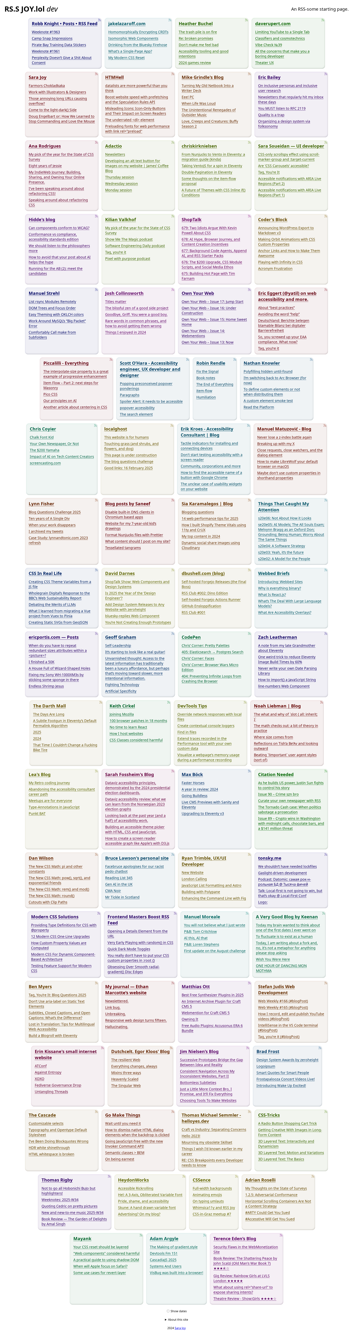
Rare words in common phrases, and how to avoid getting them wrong (135, 323)
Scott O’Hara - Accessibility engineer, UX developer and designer (150, 369)
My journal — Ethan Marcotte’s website (127, 989)
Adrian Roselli (260, 1180)
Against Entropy (48, 1072)
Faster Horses (193, 782)
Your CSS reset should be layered (101, 1246)
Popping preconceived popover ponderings (146, 386)
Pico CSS (50, 394)
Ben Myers (40, 986)
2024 (37, 738)
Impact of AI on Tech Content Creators (62, 456)
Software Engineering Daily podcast (135, 245)
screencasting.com (45, 462)
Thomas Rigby (57, 1180)
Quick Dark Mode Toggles (129, 948)
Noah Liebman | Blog (277, 706)
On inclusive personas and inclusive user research (287, 88)
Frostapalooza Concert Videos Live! (285, 1079)
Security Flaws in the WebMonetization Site (245, 1249)
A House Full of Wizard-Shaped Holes (59, 668)
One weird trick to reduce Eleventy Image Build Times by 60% (286, 659)
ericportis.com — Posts (54, 637)
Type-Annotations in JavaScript (54, 807)
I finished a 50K (41, 661)
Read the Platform (259, 407)
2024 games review (195, 62)
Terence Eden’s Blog (234, 1238)
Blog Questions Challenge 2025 (55, 512)
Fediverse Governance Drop (58, 1085)
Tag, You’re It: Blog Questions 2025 (57, 994)
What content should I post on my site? (137, 541)
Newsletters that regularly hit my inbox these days (290, 99)
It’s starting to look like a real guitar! (135, 651)
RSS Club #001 (194, 612)
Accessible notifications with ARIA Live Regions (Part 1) (289, 192)
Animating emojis (207, 1194)
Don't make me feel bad (199, 44)
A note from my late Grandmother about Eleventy (286, 648)
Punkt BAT (37, 813)
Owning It (190, 1019)
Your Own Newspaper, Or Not (54, 443)
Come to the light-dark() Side (53, 109)
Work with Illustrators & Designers (57, 92)
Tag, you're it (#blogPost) (278, 1036)
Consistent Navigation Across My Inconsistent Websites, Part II (207, 1074)
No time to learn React (128, 727)
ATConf (41, 1065)
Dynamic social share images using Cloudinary (211, 545)
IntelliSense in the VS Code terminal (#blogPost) (288, 1028)
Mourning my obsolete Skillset (207, 1142)
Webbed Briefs (274, 573)
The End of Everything (214, 384)
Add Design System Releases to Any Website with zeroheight (134, 607)
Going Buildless (194, 795)
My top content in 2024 (201, 536)
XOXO (39, 1078)
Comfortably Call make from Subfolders (52, 335)
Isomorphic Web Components (133, 38)
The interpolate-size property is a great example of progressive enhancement (75, 374)
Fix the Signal (207, 371)
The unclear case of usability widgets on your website (211, 486)
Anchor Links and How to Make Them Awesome (289, 253)
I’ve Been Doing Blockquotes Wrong (58, 1141)
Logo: (263, 902)
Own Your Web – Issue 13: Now (207, 342)
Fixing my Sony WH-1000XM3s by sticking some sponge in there (56, 677)
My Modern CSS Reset (126, 57)
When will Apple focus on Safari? (100, 1266)
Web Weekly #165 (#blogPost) (283, 1007)
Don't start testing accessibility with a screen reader (212, 457)
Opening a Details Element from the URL (138, 934)
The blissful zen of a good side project (136, 307)
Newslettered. (117, 1000)
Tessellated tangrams (123, 547)
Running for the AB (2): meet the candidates (56, 271)
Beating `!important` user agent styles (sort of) (285, 757)
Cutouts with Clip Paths (48, 902)
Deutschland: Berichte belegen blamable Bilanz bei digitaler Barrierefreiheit (283, 325)
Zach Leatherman (277, 637)
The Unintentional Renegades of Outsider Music (209, 112)
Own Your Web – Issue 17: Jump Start (212, 301)
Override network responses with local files (209, 717)
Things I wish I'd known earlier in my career (212, 1151)
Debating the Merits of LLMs (52, 604)
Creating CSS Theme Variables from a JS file (60, 584)
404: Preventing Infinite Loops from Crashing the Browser (211, 679)
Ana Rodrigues (45, 146)
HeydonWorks (133, 1180)
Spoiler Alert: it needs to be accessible (151, 401)
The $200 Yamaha (44, 450)
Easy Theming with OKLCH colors (56, 314)
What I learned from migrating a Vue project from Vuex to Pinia (59, 613)
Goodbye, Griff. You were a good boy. (136, 314)
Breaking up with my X (276, 443)
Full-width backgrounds (212, 1188)
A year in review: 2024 (200, 789)
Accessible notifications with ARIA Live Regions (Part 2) (289, 181)
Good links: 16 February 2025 (128, 467)
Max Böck (192, 774)
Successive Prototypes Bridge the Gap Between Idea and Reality (211, 1062)
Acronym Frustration (275, 268)
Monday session (118, 189)
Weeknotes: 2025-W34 (60, 1199)
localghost (115, 429)
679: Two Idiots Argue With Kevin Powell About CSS (209, 230)
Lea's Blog (40, 774)
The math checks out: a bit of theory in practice (286, 728)
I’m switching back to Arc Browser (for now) (275, 380)
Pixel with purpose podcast (127, 258)
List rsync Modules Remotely (52, 301)
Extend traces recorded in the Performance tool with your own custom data (204, 743)
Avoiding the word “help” (279, 314)
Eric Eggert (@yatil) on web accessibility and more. (287, 296)
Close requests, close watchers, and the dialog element (290, 453)
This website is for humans (126, 437)
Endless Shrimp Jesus (46, 686)
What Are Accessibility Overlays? (284, 612)
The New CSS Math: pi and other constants (56, 869)
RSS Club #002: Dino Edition (205, 593)
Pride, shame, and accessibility (143, 1201)
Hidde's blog (42, 219)
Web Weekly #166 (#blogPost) (283, 1000)
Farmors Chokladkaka (47, 85)
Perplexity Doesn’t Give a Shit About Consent (62, 60)
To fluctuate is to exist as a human (284, 936)
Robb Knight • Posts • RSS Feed (64, 23)
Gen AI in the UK (119, 884)
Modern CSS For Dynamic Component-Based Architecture (63, 957)
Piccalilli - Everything (66, 363)
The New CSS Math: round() (51, 895)
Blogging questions (198, 512)
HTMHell (114, 77)
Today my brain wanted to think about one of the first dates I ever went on (288, 927)
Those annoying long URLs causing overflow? (58, 101)
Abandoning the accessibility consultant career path (62, 792)
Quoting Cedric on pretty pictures (69, 1206)
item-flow (204, 390)
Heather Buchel (196, 23)
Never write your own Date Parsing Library (287, 671)
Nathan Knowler (262, 363)
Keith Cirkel (122, 706)
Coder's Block (272, 219)
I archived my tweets (46, 531)
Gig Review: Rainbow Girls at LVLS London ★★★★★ (241, 1278)
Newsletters (115, 154)
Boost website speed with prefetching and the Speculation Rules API (136, 99)
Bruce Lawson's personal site (137, 858)
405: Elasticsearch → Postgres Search (212, 651)
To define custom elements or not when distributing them (272, 392)
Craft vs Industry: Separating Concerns (214, 1129)
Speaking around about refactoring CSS (58, 202)
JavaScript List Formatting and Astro (211, 885)
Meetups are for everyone (50, 800)
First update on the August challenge (215, 950)
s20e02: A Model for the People (284, 558)
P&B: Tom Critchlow (200, 931)
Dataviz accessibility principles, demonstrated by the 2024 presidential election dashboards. (137, 787)
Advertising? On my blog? (139, 1214)
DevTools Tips (192, 706)
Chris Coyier (43, 429)
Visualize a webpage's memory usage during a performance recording (208, 757)
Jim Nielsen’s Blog (199, 1051)
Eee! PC (188, 96)
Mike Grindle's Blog (203, 77)
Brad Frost (267, 1051)
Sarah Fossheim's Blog (129, 774)
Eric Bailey (269, 77)
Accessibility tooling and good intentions (204, 54)
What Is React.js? (272, 594)
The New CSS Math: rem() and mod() (59, 889)
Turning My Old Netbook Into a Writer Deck (208, 88)
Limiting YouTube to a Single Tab (282, 31)
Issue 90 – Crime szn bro (278, 794)
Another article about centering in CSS (75, 407)
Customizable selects (46, 1123)
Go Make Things (122, 1115)
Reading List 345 (119, 877)
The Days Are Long (48, 714)
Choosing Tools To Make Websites (208, 1100)
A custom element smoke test (268, 400)
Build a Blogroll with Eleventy (53, 1035)
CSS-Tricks (269, 1115)
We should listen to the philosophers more (59, 248)
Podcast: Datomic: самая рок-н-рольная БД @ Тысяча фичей (284, 882)
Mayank (82, 1238)
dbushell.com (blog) (203, 573)
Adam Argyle (164, 1238)
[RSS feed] (99, 20)
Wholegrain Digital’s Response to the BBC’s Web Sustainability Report (59, 596)
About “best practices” (276, 307)
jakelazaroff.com (127, 23)
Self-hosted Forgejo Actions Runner (211, 599)
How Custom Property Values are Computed (58, 945)
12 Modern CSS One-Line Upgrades (60, 936)
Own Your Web (198, 293)
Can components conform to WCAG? (59, 227)
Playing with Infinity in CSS (280, 262)
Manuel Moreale (202, 917)
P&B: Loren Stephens (201, 944)
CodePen (191, 637)
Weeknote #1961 (46, 51)
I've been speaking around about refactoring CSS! (56, 191)
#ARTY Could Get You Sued (267, 1212)
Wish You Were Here (273, 959)
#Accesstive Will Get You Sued (270, 1218)
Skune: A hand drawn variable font (147, 1207)
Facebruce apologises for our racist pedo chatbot (134, 869)
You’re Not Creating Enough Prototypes (138, 622)
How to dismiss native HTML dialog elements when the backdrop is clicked (137, 1132)
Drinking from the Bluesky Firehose (137, 44)
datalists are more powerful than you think (136, 88)
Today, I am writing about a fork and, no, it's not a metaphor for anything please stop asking (287, 947)
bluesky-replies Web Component (132, 615)
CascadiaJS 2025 (163, 1259)
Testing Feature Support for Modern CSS (61, 968)
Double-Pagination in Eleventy (207, 172)
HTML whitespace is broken (51, 1154)
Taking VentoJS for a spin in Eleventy (212, 165)
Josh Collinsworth (124, 293)
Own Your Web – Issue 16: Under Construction (209, 310)
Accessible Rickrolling (135, 1188)
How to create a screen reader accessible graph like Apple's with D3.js (137, 841)
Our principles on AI (60, 400)
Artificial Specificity (120, 691)
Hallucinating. (116, 1026)
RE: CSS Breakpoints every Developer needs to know (212, 1163)
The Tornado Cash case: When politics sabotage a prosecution (289, 809)
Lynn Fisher (41, 504)
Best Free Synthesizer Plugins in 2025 (213, 994)
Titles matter (115, 301)
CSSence (202, 1180)
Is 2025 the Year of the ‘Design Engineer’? (130, 596)
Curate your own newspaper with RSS (289, 800)
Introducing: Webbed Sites (280, 581)
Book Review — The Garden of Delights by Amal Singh (74, 1221)
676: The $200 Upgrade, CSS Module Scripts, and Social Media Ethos (212, 264)
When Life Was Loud (199, 103)
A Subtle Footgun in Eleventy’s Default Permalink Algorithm (65, 723)
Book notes (205, 377)
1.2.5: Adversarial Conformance (271, 1194)
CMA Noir (113, 890)
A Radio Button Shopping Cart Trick (287, 1123)
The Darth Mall (49, 706)
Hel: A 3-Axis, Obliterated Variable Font (150, 1194)
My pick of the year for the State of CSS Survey (61, 157)
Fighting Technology (122, 684)
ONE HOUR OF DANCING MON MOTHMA (281, 968)
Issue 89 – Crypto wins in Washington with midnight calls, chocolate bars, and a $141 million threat (291, 823)
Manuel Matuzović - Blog (284, 429)
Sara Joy (38, 77)
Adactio (113, 146)
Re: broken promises (196, 38)
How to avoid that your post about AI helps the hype (60, 260)
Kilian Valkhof (120, 219)
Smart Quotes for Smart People (282, 1072)
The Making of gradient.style (174, 1246)
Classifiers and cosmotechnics (280, 38)
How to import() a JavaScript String (287, 679)
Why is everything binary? (279, 588)
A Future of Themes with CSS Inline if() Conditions (213, 192)
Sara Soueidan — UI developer (291, 146)
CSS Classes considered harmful (136, 739)
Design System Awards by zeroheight (287, 1059)
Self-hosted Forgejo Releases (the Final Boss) (214, 584)
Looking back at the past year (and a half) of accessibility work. (135, 818)
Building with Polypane (201, 891)
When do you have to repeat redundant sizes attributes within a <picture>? (58, 650)
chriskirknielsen (199, 146)
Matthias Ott (196, 986)
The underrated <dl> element (129, 119)
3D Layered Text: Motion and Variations (291, 1152)
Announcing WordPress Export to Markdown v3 (286, 230)
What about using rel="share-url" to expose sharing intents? (243, 1290)
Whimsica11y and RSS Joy (214, 1207)
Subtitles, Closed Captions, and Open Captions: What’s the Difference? (59, 1015)
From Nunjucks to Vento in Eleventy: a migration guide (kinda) (213, 157)
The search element (136, 414)
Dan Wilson (41, 858)
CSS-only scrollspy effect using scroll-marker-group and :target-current (288, 157)
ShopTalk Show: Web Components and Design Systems (137, 584)
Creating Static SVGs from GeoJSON (58, 622)
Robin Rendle (210, 363)
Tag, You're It (269, 172)
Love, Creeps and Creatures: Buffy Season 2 (210, 124)
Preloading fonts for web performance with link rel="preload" (137, 129)
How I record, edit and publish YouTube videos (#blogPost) (291, 1016)
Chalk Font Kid (42, 437)
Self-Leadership (118, 645)
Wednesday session (121, 183)
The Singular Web (126, 1085)
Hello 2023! (191, 1135)
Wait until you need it (123, 1123)
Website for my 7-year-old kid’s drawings (130, 526)
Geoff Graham (120, 637)
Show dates (178, 1311)
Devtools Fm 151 (164, 1253)
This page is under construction (130, 455)
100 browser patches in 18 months (138, 720)
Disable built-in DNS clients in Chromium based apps (129, 514)
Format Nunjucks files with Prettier (134, 534)
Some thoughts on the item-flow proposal (209, 181)
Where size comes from (273, 737)
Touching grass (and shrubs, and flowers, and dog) (131, 446)
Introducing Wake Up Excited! (281, 1085)
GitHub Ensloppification (201, 605)
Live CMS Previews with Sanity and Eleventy (210, 805)
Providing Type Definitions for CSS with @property (64, 927)
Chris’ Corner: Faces (198, 658)
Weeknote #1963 (46, 31)
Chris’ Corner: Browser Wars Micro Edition (210, 667)
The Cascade (42, 1115)
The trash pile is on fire (198, 31)
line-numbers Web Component (284, 686)
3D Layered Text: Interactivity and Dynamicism (286, 1144)
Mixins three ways (126, 1072)
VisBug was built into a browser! (176, 1272)
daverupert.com (273, 23)
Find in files (186, 732)
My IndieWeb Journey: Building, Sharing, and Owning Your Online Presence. (57, 177)
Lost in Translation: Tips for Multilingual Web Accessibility (62, 1027)
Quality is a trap (271, 114)
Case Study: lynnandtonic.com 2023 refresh (58, 540)
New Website (193, 872)
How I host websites (126, 733)
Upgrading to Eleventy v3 (203, 813)
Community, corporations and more (211, 466)
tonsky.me (269, 858)
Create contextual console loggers (205, 725)
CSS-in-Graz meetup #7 (212, 1214)
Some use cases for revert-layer (99, 1272)
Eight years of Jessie (45, 165)
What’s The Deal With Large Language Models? (289, 603)
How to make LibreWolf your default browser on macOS (287, 464)
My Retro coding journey (49, 782)
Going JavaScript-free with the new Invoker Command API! (134, 1144)
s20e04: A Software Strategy (281, 545)
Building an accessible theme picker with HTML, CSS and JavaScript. (135, 829)
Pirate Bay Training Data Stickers (59, 44)
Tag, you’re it (115, 252)
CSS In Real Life (45, 573)
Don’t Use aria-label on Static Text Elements (57, 1004)
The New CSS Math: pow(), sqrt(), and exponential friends (59, 880)
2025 (37, 732)
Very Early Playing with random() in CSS (140, 942)
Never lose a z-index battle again (284, 437)
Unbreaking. (115, 1013)
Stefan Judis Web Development (276, 989)
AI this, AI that (196, 937)
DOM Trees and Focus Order (52, 307)
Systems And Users (165, 1266)
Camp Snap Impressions (52, 38)
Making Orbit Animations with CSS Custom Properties (286, 242)
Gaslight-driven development (282, 872)
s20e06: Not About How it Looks (284, 518)
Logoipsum (265, 1066)
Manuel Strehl (44, 293)
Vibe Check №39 (268, 44)
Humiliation (206, 397)
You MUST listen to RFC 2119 (282, 108)
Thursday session (119, 177)
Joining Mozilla (122, 714)
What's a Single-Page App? (130, 51)
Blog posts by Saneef (127, 504)
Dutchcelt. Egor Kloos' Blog (140, 1051)
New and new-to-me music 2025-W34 (73, 1212)
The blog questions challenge (128, 461)
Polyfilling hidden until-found (268, 371)
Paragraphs (129, 394)
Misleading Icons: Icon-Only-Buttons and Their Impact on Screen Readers (135, 111)
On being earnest (119, 1159)
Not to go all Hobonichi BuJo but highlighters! (68, 1191)
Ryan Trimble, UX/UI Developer (204, 861)
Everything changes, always (134, 1066)
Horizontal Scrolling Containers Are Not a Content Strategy (278, 1204)
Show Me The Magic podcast (129, 239)
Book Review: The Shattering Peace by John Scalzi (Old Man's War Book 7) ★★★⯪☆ (245, 1263)
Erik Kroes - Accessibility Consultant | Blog (207, 432)
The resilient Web (125, 1059)
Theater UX (264, 62)
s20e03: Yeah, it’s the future (281, 552)
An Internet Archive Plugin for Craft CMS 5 (211, 1004)
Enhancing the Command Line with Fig (214, 898)
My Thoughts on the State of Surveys (276, 1188)
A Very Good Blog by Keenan (287, 917)
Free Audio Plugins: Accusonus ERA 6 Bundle (212, 1028)
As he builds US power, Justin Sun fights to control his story (291, 785)
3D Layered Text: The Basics (281, 1159)
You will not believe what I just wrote (214, 925)
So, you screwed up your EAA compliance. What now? (282, 339)
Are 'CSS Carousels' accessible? (283, 165)
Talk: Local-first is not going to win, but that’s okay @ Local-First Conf (290, 893)
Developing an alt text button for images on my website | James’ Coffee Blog (137, 165)
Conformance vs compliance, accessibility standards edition (54, 237)
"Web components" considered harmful (106, 1253)
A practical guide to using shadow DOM (106, 1259)
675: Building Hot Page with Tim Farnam (208, 276)
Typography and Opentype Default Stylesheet (58, 1132)
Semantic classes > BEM (124, 1152)
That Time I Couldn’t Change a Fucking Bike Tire (65, 747)
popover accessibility (137, 407)
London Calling (194, 878)
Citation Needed (276, 774)
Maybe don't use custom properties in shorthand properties (288, 475)
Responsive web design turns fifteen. (136, 1020)
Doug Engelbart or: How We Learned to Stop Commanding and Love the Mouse (62, 119)
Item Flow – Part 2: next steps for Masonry (70, 385)
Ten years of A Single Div (49, 518)
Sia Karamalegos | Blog (207, 504)
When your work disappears (52, 524)
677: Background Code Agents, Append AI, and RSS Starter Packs (214, 253)
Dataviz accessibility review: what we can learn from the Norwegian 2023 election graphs (135, 804)
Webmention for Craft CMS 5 (206, 1012)
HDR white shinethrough (49, 1147)
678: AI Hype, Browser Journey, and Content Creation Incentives (211, 242)
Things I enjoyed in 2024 (125, 332)
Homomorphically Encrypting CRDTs (138, 31)
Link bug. (112, 1007)
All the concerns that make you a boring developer (282, 54)
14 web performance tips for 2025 (210, 518)
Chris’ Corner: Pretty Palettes (205, 645)
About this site (178, 1320)
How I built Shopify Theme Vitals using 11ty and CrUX (214, 527)
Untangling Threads (51, 1091)
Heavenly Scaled (124, 1079)
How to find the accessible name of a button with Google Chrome (211, 475)
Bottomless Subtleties (198, 1082)
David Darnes (120, 573)
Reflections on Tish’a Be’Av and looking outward (286, 746)
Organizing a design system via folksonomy (284, 124)
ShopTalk (192, 219)
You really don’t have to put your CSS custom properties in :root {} (138, 958)
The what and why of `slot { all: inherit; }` (286, 717)
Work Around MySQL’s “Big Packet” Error (57, 323)
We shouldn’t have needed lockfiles (287, 866)
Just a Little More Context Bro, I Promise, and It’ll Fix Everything (206, 1091)
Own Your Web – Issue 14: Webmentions (203, 333)
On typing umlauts (208, 1201)
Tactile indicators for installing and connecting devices (209, 446)
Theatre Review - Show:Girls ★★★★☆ (244, 1298)
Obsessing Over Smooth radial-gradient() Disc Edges (134, 969)
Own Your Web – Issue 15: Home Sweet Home (214, 322)
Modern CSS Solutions (55, 917)
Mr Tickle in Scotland (122, 897)
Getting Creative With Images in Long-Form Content (290, 1132)
